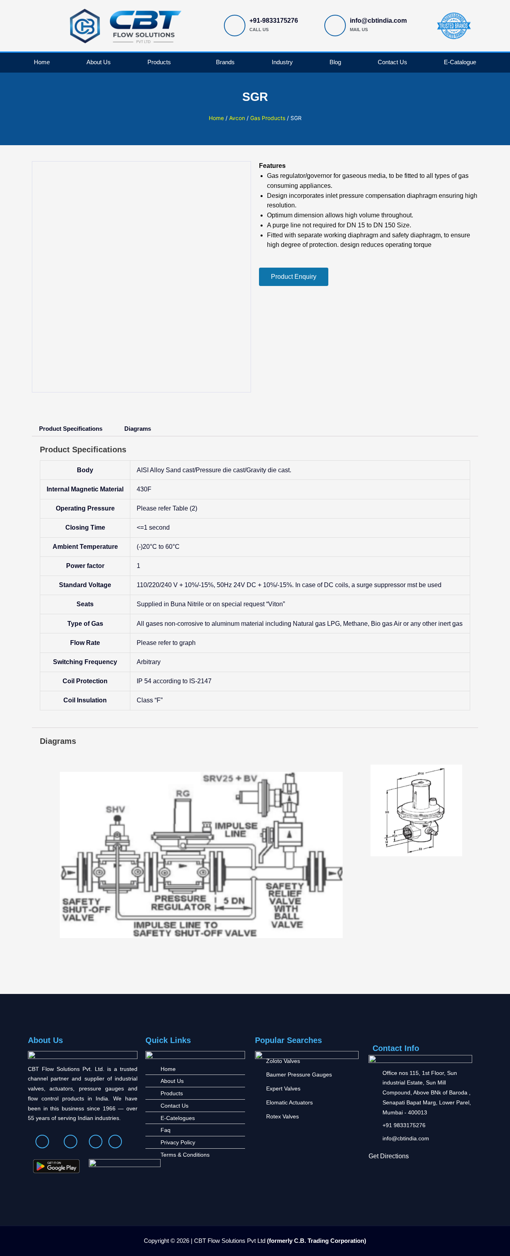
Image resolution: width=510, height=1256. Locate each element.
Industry (282, 62)
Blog (335, 62)
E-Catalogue (460, 62)
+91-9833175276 (273, 20)
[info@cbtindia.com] (335, 25)
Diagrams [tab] (137, 428)
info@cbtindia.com (378, 20)
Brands (225, 62)
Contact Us (392, 62)
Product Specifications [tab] (70, 428)
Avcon (237, 118)
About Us (98, 62)
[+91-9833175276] (234, 25)
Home (42, 62)
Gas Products (267, 118)
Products (159, 62)
